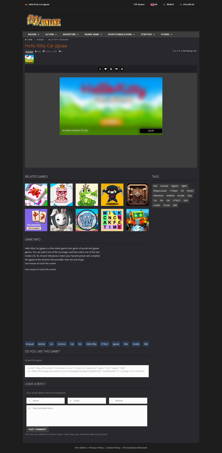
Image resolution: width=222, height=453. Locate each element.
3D (182, 190)
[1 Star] (174, 51)
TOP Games (139, 4)
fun (80, 344)
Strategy (146, 34)
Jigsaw (116, 344)
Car (51, 344)
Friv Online (80, 447)
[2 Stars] (176, 51)
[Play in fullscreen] (111, 69)
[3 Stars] (178, 51)
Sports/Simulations (120, 34)
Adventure (69, 34)
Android (170, 195)
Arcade (32, 34)
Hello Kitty (91, 344)
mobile (136, 344)
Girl (168, 200)
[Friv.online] (44, 20)
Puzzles (40, 40)
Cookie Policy (113, 447)
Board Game (92, 34)
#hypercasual (159, 190)
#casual (30, 344)
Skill (146, 344)
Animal (41, 344)
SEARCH (170, 4)
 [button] (116, 69)
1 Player (174, 190)
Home (30, 40)
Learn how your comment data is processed (85, 434)
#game (174, 185)
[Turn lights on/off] (100, 69)
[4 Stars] (179, 51)
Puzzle (166, 205)
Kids (126, 344)
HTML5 (104, 344)
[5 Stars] (181, 51)
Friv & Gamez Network (135, 447)
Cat (72, 344)
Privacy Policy (96, 447)
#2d (155, 185)
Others (165, 34)
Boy (190, 195)
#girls (184, 185)
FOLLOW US (188, 4)
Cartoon (62, 344)
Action (49, 34)
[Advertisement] (142, 18)
